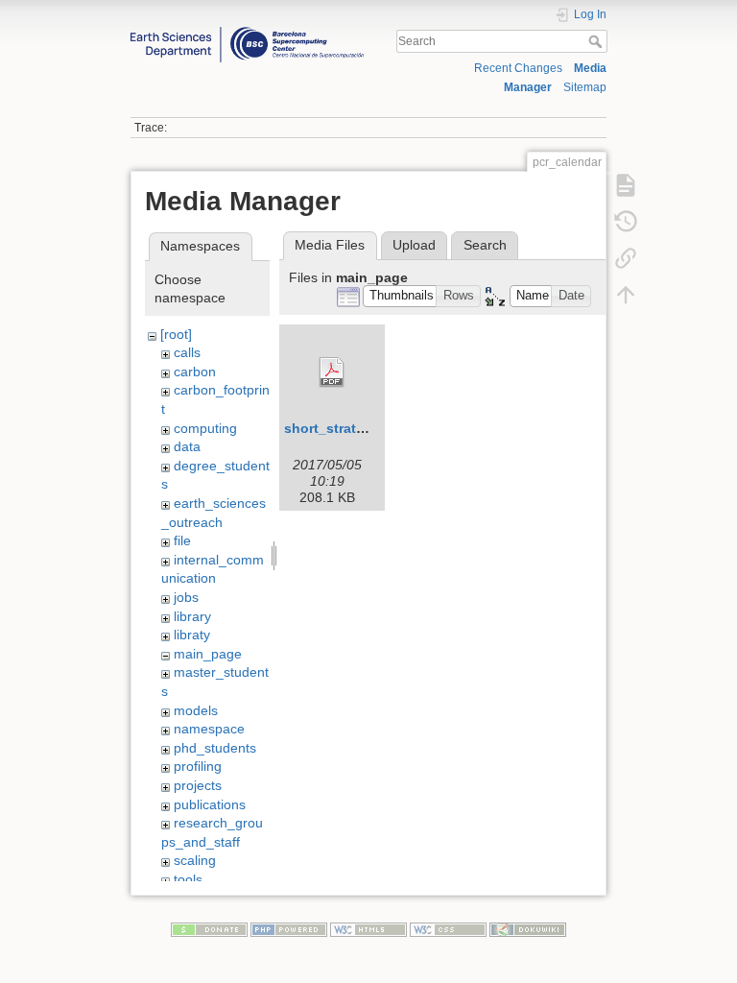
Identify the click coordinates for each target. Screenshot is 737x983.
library (192, 616)
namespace (209, 728)
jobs (186, 597)
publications (210, 804)
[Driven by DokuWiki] (527, 929)
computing (205, 428)
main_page (208, 653)
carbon (195, 371)
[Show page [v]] (626, 184)
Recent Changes (518, 68)
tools (188, 879)
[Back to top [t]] (626, 294)
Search (597, 41)
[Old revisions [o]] (626, 221)
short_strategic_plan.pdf (365, 428)
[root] (176, 334)
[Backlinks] (626, 257)
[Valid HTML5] (368, 929)
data (187, 446)
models (196, 710)
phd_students (215, 747)
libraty (192, 634)
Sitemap (584, 87)
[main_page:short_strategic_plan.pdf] (332, 372)
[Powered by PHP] (288, 929)
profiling (198, 766)
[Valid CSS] (448, 929)
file (182, 540)
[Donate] (209, 929)
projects (198, 785)
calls (187, 352)
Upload (414, 244)
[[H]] (247, 31)
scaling (195, 860)
